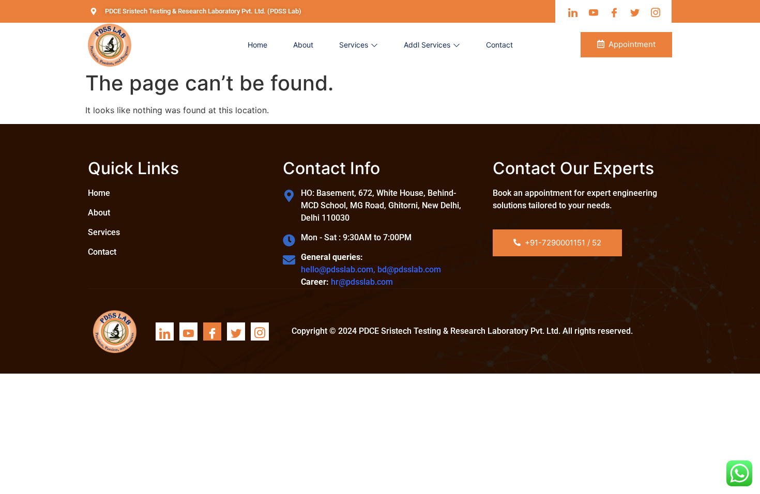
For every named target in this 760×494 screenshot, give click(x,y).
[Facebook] (212, 331)
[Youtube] (188, 331)
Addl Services (427, 44)
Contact (499, 44)
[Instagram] (260, 331)
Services (353, 44)
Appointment (632, 44)
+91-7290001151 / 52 (563, 243)
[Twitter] (236, 331)
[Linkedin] (165, 331)
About (303, 44)
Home (257, 44)
